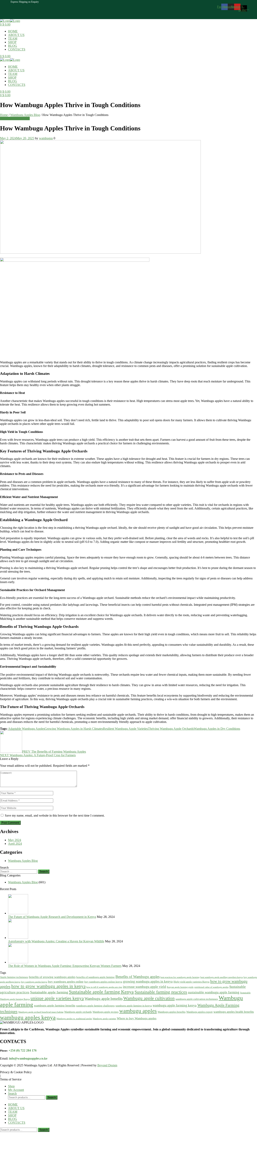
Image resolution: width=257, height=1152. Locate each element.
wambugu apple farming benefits (54, 1005)
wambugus (46, 138)
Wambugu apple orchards (78, 1011)
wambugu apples (138, 1011)
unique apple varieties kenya (57, 998)
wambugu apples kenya (28, 1017)
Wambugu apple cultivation (149, 998)
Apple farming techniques (14, 977)
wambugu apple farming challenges (95, 1005)
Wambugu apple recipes (105, 1011)
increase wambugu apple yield (144, 987)
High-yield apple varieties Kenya (191, 981)
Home (4, 115)
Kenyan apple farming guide (180, 987)
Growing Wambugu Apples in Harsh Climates (74, 728)
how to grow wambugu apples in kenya (48, 986)
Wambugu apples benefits (172, 1011)
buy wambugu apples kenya (34, 982)
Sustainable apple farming (49, 992)
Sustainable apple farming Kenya (101, 991)
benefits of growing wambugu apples (52, 977)
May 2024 (14, 840)
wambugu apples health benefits (233, 1011)
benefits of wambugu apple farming (95, 977)
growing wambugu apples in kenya (148, 981)
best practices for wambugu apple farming (180, 977)
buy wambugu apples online (66, 981)
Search (52, 1097)
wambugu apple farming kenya (175, 1005)
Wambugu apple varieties (104, 1019)
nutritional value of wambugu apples (211, 987)
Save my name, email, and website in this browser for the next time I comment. (55, 815)
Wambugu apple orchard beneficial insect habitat (40, 1012)
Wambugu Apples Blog (25, 115)
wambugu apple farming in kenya (133, 1005)
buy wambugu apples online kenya (103, 981)
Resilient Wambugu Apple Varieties (125, 728)
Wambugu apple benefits (103, 998)
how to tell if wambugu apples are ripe (104, 987)
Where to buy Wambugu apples (136, 1018)
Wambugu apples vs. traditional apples (74, 1019)
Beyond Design (107, 1065)
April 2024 (15, 843)
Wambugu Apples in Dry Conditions (217, 728)
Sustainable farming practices (161, 991)
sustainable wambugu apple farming (213, 992)
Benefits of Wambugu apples (137, 977)
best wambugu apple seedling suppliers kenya (221, 977)
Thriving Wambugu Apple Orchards (171, 728)
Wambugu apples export (199, 1011)
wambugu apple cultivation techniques (196, 998)
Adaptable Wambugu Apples (26, 728)
